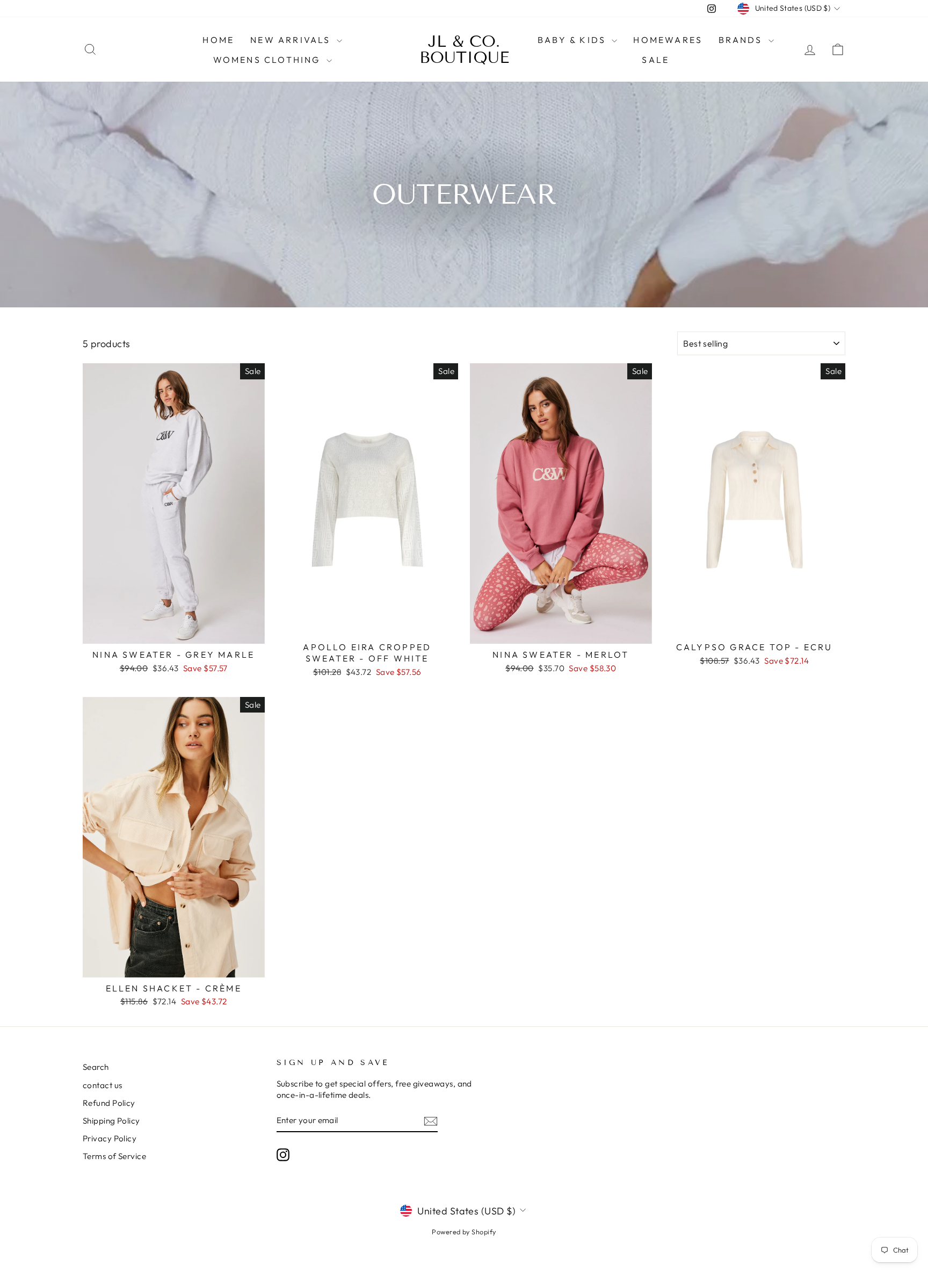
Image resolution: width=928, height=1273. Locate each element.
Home (218, 39)
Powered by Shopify (464, 1231)
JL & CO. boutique (464, 49)
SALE (655, 59)
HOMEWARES (667, 39)
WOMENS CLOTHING (268, 59)
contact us (102, 1085)
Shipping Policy (111, 1121)
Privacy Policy (109, 1138)
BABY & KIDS (573, 39)
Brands (742, 39)
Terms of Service (114, 1156)
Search (96, 1067)
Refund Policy (109, 1103)
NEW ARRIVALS (292, 39)
